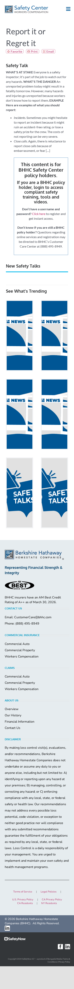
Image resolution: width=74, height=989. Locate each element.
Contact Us (12, 728)
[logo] (26, 9)
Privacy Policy (64, 962)
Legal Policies (48, 891)
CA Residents (25, 903)
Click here (38, 214)
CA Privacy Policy (52, 899)
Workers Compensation (21, 656)
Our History (13, 715)
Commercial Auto (17, 644)
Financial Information (19, 721)
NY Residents (49, 903)
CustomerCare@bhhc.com (33, 617)
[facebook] (60, 946)
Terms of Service (22, 891)
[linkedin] (7, 928)
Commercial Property (20, 650)
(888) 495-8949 (27, 623)
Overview (11, 709)
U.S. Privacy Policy (22, 899)
